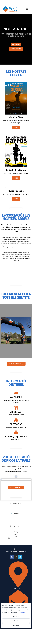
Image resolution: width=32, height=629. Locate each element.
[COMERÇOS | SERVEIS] (16, 432)
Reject (16, 621)
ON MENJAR (16, 412)
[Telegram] (20, 557)
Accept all (16, 616)
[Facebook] (12, 557)
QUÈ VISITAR (16, 424)
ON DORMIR (16, 397)
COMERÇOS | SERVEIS (16, 436)
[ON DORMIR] (16, 393)
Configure (16, 625)
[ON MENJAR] (16, 408)
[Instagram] (16, 557)
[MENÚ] (27, 9)
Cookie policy (22, 612)
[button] (2, 331)
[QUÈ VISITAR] (16, 420)
